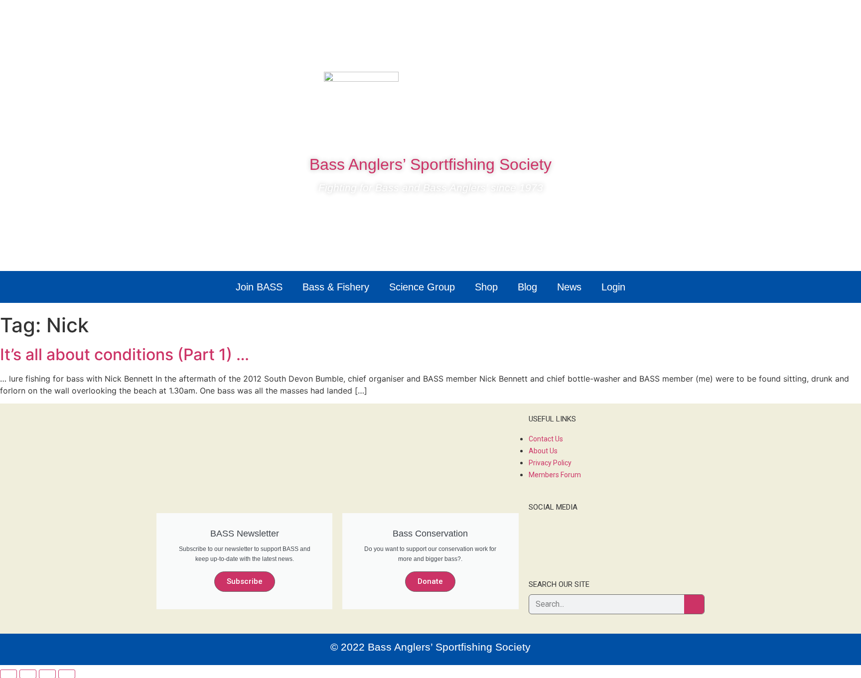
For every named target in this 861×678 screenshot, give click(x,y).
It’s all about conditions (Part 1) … (124, 354)
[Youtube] (688, 84)
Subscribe (245, 581)
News (569, 286)
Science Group (422, 286)
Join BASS (259, 286)
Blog (527, 286)
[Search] (694, 604)
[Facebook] (628, 84)
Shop (486, 286)
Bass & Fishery (335, 286)
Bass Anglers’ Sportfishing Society (430, 164)
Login (613, 286)
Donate (430, 581)
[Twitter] (658, 84)
